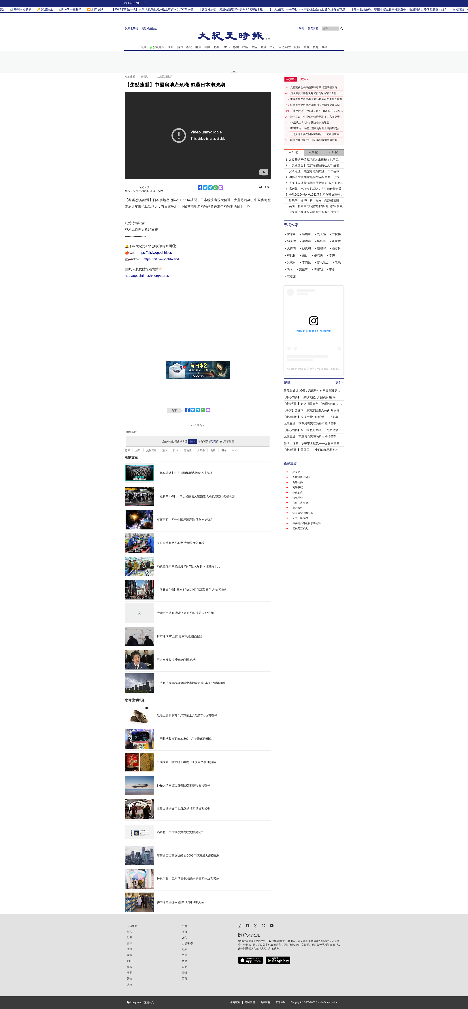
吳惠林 (291, 262)
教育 (315, 47)
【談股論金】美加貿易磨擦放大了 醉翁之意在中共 (315, 166)
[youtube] (271, 925)
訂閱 (213, 441)
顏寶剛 (306, 248)
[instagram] (239, 925)
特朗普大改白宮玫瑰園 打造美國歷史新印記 (315, 104)
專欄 (236, 47)
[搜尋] (341, 29)
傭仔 (305, 255)
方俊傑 (336, 234)
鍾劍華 (306, 234)
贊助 (301, 28)
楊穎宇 (321, 248)
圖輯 (184, 972)
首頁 (143, 47)
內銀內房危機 (300, 502)
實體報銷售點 (149, 28)
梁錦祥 (306, 241)
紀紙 (297, 47)
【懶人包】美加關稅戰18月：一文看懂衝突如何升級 (316, 134)
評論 (245, 47)
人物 (129, 984)
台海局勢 (297, 482)
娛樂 (325, 47)
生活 (254, 47)
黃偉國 (291, 248)
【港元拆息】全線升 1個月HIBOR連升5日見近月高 (316, 111)
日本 (175, 450)
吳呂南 (321, 241)
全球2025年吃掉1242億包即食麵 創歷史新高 (316, 195)
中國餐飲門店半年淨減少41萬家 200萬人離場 (316, 99)
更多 (332, 269)
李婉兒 (306, 262)
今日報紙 (132, 925)
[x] (263, 925)
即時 (171, 47)
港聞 (189, 47)
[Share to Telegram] (210, 187)
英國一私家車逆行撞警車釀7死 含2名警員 (316, 206)
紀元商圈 (313, 28)
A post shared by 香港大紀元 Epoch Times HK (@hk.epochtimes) (324, 368)
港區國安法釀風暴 (302, 513)
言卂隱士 (323, 262)
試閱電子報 (131, 28)
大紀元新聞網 (164, 76)
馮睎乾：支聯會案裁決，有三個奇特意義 (315, 188)
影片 (129, 931)
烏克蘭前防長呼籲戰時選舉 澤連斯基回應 (313, 87)
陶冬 (290, 269)
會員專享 (159, 47)
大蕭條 (201, 450)
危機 (213, 450)
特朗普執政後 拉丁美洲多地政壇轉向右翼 (313, 140)
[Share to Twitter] (205, 187)
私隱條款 (280, 1002)
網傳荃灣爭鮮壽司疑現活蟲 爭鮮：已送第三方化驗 (315, 177)
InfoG (226, 47)
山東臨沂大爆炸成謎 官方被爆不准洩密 (314, 212)
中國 (234, 450)
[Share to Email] (220, 187)
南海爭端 (297, 487)
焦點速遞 (130, 76)
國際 (207, 47)
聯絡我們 (250, 1002)
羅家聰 (336, 241)
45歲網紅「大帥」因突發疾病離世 (309, 122)
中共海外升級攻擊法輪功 (306, 523)
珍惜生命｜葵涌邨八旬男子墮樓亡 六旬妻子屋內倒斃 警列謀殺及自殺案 (316, 116)
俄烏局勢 (297, 497)
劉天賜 (321, 234)
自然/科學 (285, 47)
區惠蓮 (291, 276)
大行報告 (297, 507)
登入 (192, 441)
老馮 (338, 262)
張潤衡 (318, 255)
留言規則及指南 (131, 432)
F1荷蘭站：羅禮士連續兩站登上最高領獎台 (314, 128)
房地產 (187, 450)
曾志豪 (291, 234)
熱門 (180, 47)
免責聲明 (265, 1002)
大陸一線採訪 (300, 518)
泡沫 (164, 450)
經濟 (138, 450)
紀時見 (296, 472)
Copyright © (297, 1002)
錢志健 (291, 241)
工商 (184, 978)
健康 (263, 47)
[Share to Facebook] (200, 187)
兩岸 (198, 47)
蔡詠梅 (336, 248)
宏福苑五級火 (300, 528)
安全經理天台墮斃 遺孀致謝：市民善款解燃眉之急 (315, 171)
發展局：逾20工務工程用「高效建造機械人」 (315, 201)
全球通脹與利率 (301, 477)
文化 (272, 47)
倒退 (223, 450)
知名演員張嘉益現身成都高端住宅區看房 (313, 93)
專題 (129, 972)
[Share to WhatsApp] (215, 187)
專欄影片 (146, 76)
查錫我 (318, 269)
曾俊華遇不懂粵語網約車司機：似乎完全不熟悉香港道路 (315, 160)
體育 (306, 47)
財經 (216, 47)
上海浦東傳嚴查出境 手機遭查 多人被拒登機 (316, 183)
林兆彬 (291, 255)
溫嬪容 (303, 269)
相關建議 (235, 1002)
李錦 (332, 255)
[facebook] (247, 925)
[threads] (255, 925)
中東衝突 (297, 492)
